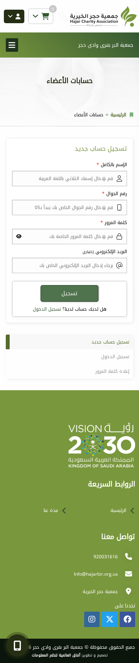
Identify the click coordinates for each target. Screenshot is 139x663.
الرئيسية (118, 114)
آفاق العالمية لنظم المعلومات (56, 655)
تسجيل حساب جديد (110, 342)
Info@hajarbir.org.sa (96, 574)
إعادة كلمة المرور (112, 371)
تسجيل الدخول (47, 309)
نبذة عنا (51, 510)
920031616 (105, 556)
